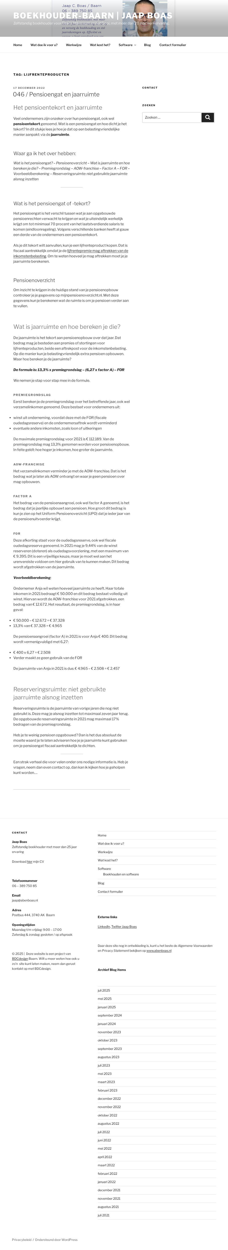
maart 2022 (106, 1165)
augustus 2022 (108, 1123)
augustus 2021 (108, 1207)
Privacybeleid (21, 1240)
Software (125, 45)
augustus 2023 (108, 1057)
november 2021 (109, 1198)
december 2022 (109, 1098)
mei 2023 (105, 1073)
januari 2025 (107, 1007)
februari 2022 (107, 1173)
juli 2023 (104, 1065)
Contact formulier (172, 45)
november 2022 (109, 1107)
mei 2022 (104, 1148)
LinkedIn (104, 926)
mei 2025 (105, 998)
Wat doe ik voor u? (44, 45)
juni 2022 (104, 1140)
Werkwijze (73, 45)
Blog (147, 45)
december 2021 (109, 1190)
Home (17, 45)
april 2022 (105, 1157)
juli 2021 (104, 1215)
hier (29, 861)
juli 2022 (104, 1132)
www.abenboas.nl (159, 950)
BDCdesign (20, 958)
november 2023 (109, 1032)
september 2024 (110, 1015)
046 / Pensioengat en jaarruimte (56, 94)
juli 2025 (104, 990)
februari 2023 (107, 1090)
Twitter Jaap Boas (124, 926)
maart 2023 (106, 1082)
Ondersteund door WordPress (56, 1240)
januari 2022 (107, 1182)
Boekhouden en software (121, 874)
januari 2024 (107, 1024)
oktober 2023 (107, 1040)
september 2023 (110, 1049)
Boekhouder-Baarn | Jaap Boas (93, 15)
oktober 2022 (107, 1115)
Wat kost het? (100, 45)
